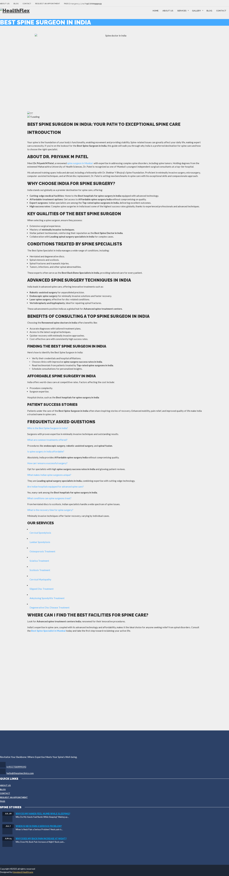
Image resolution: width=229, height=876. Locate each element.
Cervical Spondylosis (40, 532)
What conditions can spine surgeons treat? (49, 498)
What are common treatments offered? (47, 439)
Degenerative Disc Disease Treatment (49, 607)
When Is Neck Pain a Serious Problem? (39, 826)
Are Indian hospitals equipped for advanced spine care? (55, 486)
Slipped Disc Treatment (42, 588)
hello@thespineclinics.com (20, 773)
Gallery (196, 11)
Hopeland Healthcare (23, 872)
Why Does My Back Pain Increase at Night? (41, 838)
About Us (5, 4)
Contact (27, 4)
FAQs (66, 4)
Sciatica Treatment (39, 560)
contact (221, 11)
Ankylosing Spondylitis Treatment (47, 598)
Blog (16, 4)
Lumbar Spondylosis (40, 542)
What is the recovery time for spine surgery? (50, 510)
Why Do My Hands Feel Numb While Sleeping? (43, 813)
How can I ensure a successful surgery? (47, 463)
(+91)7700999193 (16, 766)
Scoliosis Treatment (40, 570)
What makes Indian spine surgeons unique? (49, 474)
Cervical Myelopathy (40, 579)
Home (155, 11)
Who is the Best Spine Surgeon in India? (47, 428)
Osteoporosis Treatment (42, 551)
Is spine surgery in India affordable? (45, 451)
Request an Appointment (47, 4)
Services (181, 11)
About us (167, 11)
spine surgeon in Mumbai (80, 163)
